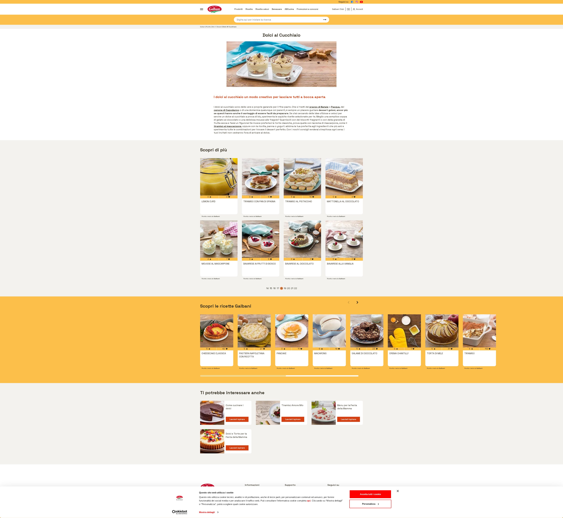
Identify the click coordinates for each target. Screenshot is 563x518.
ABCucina (289, 9)
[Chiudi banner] (398, 491)
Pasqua (335, 106)
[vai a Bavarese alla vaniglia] (344, 239)
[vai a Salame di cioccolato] (366, 330)
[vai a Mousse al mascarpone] (219, 239)
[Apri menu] (201, 9)
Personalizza (368, 503)
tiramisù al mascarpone (227, 126)
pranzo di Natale (319, 106)
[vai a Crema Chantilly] (404, 330)
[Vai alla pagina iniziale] (214, 9)
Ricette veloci (262, 9)
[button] (357, 302)
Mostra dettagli (207, 512)
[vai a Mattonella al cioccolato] (344, 176)
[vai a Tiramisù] (479, 330)
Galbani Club (338, 9)
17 (278, 288)
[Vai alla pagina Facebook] (352, 2)
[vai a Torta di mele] (441, 330)
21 (292, 288)
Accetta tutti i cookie (370, 494)
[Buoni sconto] (349, 9)
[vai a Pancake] (291, 330)
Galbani (202, 27)
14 (267, 288)
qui (309, 500)
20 (288, 288)
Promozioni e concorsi (307, 9)
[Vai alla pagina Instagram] (357, 2)
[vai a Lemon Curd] (219, 176)
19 (285, 288)
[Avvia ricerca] (323, 20)
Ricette (249, 9)
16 (274, 288)
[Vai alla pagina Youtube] (361, 2)
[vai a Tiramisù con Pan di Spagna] (260, 176)
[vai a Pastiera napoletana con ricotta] (254, 330)
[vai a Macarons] (329, 330)
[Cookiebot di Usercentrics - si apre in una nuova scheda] (180, 512)
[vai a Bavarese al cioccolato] (302, 239)
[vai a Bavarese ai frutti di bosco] (260, 239)
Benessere (277, 9)
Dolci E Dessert (217, 27)
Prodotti (238, 9)
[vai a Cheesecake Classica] (216, 330)
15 (271, 288)
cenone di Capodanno (226, 110)
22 (295, 288)
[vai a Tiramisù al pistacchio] (302, 176)
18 (281, 288)
